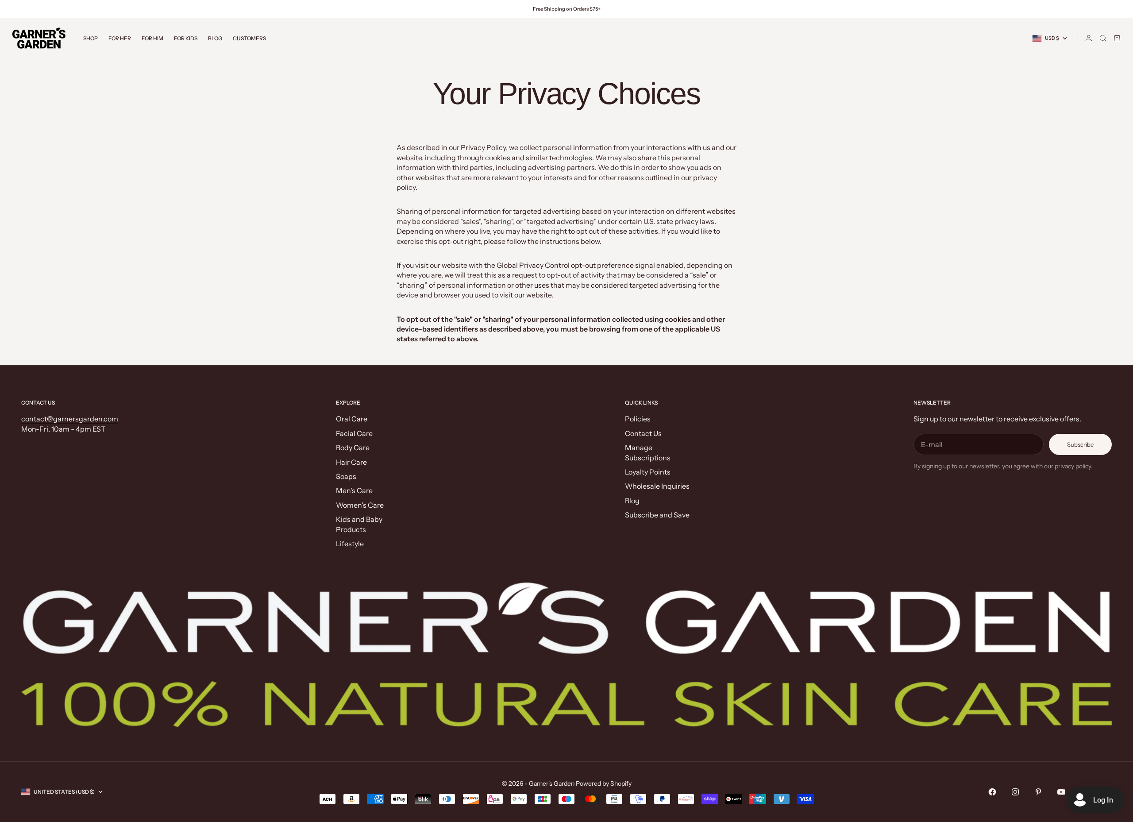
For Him (152, 38)
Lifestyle (350, 543)
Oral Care (351, 418)
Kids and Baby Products (359, 524)
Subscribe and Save (657, 514)
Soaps (346, 476)
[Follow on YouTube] (1061, 791)
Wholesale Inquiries (657, 486)
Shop (90, 38)
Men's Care (354, 490)
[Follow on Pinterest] (1038, 791)
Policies (638, 418)
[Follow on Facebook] (992, 791)
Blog (215, 38)
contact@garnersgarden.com (69, 418)
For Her (119, 38)
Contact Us (643, 433)
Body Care (353, 447)
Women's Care (360, 505)
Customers (249, 38)
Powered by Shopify (604, 783)
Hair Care (351, 462)
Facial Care (354, 433)
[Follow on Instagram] (1015, 791)
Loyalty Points (648, 471)
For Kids (185, 38)
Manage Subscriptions (648, 452)
